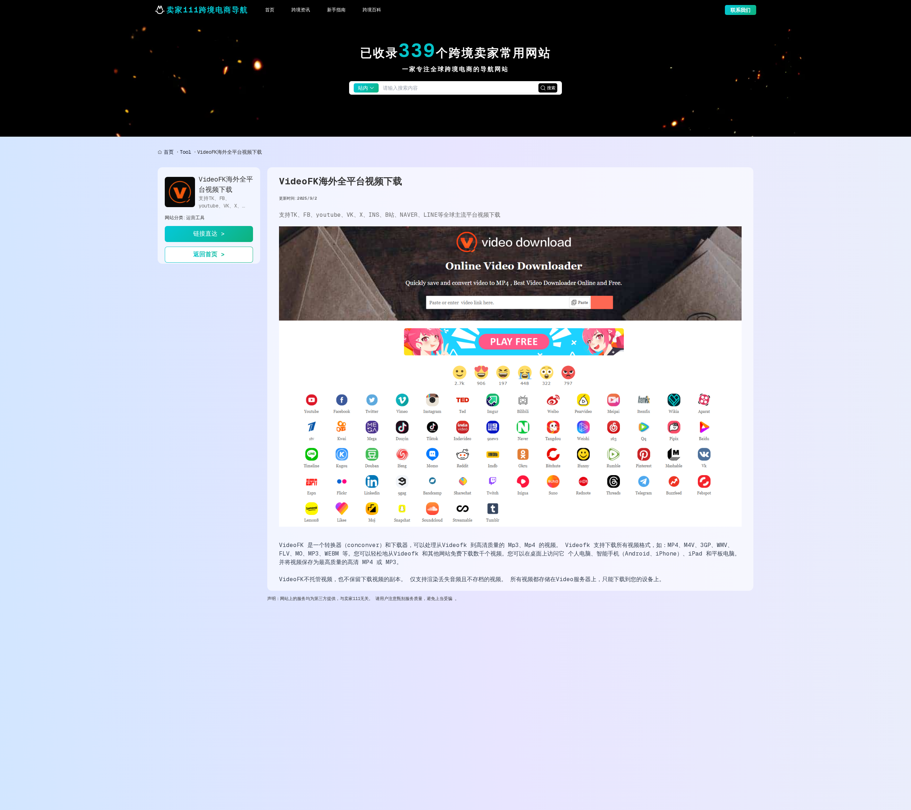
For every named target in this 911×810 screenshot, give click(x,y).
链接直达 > (209, 233)
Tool (185, 152)
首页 (169, 152)
